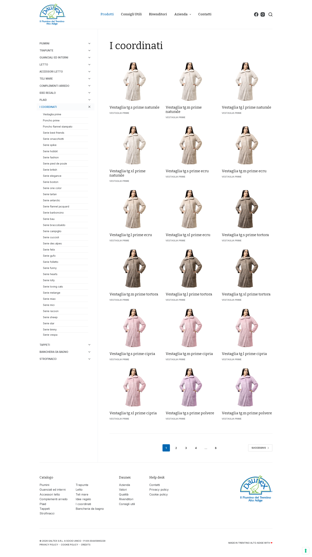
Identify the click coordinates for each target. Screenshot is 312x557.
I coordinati (48, 106)
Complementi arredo (54, 85)
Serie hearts (50, 274)
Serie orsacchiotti (53, 138)
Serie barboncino (53, 212)
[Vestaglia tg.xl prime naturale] (134, 145)
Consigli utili (131, 14)
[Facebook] (256, 14)
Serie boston (50, 181)
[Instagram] (263, 14)
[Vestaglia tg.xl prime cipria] (134, 388)
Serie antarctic (51, 200)
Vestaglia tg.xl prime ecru (188, 235)
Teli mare (46, 78)
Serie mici (49, 304)
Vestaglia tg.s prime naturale (134, 107)
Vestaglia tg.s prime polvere (190, 413)
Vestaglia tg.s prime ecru (187, 171)
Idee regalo (48, 92)
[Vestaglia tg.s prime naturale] (134, 82)
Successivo (259, 447)
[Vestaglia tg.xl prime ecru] (191, 209)
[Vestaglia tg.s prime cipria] (134, 328)
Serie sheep (50, 317)
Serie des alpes (52, 243)
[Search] (270, 14)
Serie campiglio (52, 231)
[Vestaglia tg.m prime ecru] (247, 145)
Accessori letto (51, 71)
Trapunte (46, 50)
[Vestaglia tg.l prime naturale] (247, 82)
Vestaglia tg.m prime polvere (247, 413)
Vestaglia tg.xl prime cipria (133, 413)
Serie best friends (53, 132)
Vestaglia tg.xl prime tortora (246, 294)
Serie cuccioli (51, 237)
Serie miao (49, 298)
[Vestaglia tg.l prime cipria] (247, 328)
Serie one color (52, 188)
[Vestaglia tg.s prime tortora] (247, 209)
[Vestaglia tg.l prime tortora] (191, 269)
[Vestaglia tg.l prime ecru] (134, 209)
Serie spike (50, 144)
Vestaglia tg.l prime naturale (246, 107)
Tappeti (45, 344)
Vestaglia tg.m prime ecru (244, 171)
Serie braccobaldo (54, 225)
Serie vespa (50, 334)
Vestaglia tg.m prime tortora (133, 294)
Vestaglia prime (119, 113)
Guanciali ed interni (54, 57)
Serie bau (49, 218)
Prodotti (107, 14)
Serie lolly (49, 280)
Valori (123, 489)
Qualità (123, 494)
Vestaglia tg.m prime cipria (189, 354)
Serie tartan (50, 194)
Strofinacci (48, 358)
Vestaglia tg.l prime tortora (189, 294)
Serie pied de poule (55, 163)
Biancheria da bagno (54, 351)
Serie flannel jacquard (56, 206)
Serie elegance (52, 175)
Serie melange (51, 292)
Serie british (50, 169)
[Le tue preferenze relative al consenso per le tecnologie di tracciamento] (305, 550)
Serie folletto (50, 261)
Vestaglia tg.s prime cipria (132, 354)
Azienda (181, 14)
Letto (44, 64)
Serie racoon (50, 311)
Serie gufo (49, 255)
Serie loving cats (53, 286)
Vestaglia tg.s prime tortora (245, 235)
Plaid (43, 99)
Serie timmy (50, 329)
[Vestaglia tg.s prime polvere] (191, 388)
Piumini (44, 43)
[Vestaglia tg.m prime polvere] (247, 388)
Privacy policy (159, 489)
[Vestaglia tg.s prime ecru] (191, 145)
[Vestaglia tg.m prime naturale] (191, 82)
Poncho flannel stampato (57, 126)
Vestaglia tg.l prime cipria (244, 354)
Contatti (204, 14)
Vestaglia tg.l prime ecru (130, 235)
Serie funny (50, 267)
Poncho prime (51, 120)
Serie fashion (51, 157)
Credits (86, 544)
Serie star (48, 323)
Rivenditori (158, 14)
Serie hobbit (50, 151)
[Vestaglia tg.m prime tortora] (134, 269)
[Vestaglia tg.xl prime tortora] (247, 269)
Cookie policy (158, 494)
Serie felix (49, 249)
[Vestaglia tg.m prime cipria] (191, 328)
